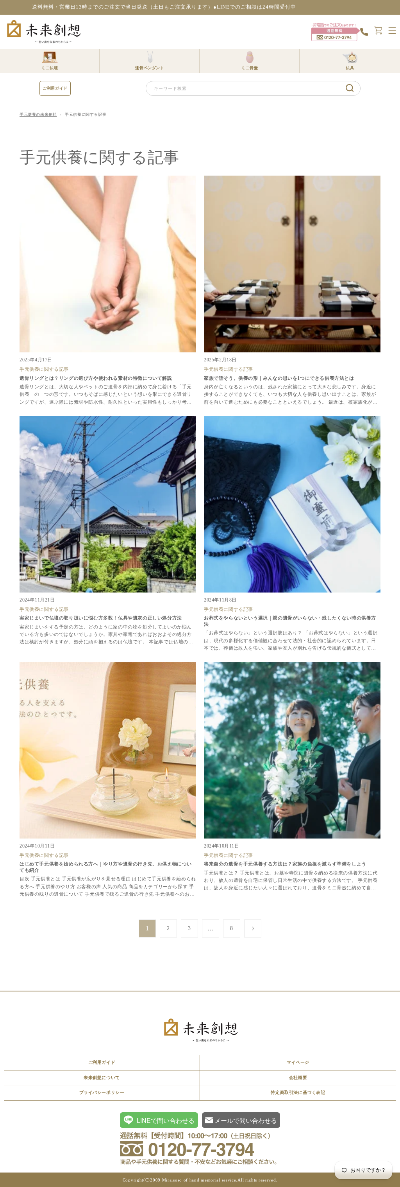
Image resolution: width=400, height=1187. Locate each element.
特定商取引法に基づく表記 (298, 1092)
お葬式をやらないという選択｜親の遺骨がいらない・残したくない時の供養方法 (290, 621)
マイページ (298, 1062)
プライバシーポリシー (102, 1092)
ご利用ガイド (55, 88)
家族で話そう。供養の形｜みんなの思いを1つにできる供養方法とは (279, 378)
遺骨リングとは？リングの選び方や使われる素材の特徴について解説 (96, 378)
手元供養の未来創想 (38, 114)
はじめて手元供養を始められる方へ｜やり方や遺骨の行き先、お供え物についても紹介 (106, 867)
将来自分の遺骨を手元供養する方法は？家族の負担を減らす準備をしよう (285, 864)
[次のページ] (253, 928)
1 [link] (147, 928)
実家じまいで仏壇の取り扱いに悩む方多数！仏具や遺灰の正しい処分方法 (101, 618)
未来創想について (102, 1077)
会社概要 (298, 1077)
